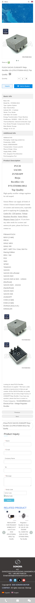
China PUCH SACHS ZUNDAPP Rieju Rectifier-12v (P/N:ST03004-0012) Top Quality (16, 425)
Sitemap (28, 588)
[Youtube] (23, 580)
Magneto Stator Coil (11, 219)
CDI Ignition (16, 213)
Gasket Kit (7, 213)
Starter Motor (22, 216)
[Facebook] (10, 580)
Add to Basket (25, 86)
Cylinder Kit (23, 210)
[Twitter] (19, 580)
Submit (9, 500)
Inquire (7, 86)
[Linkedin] (15, 580)
